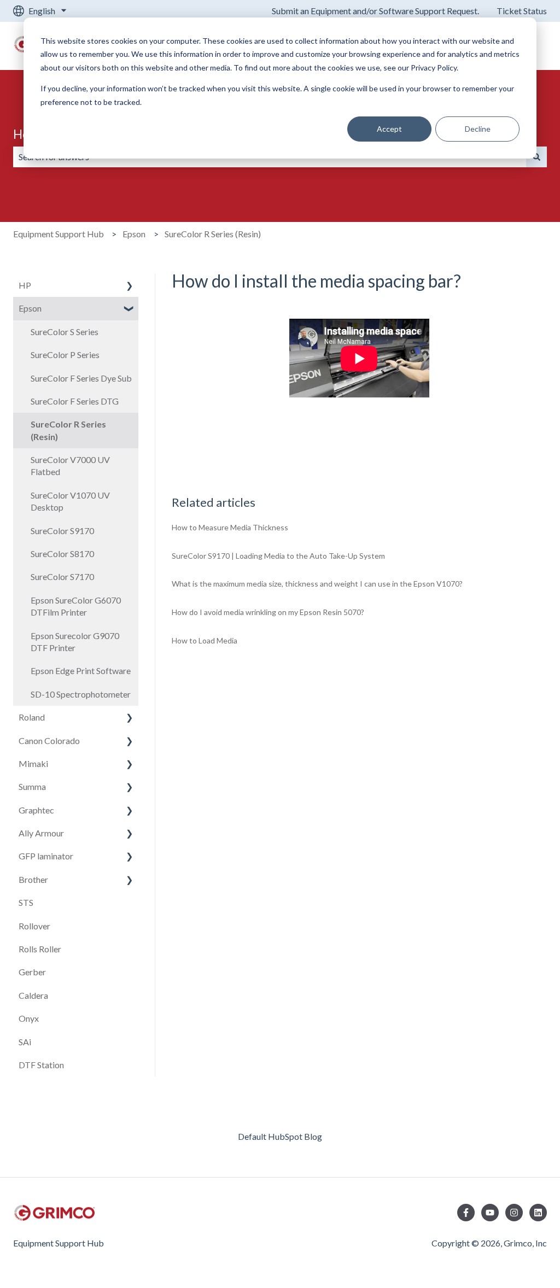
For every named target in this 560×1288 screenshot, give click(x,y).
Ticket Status (522, 10)
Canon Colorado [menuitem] (49, 740)
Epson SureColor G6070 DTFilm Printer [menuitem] (76, 606)
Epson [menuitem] (30, 308)
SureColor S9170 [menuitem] (62, 530)
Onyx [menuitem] (29, 1018)
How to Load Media (204, 640)
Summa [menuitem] (32, 786)
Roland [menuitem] (32, 717)
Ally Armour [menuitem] (41, 833)
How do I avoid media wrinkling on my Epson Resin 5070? (268, 612)
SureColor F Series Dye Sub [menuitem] (81, 378)
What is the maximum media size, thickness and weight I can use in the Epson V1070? (317, 583)
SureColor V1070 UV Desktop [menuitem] (70, 501)
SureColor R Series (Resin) (213, 234)
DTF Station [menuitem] (41, 1064)
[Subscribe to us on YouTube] (490, 1212)
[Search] (536, 157)
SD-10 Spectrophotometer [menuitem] (81, 694)
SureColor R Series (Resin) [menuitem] (68, 430)
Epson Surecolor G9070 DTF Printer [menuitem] (75, 641)
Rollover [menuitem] (34, 926)
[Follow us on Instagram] (514, 1212)
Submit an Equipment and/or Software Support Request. (375, 10)
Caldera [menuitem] (33, 995)
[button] (129, 286)
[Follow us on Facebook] (466, 1212)
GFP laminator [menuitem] (46, 856)
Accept (389, 128)
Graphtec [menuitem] (36, 810)
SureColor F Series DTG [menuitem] (75, 401)
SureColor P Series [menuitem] (65, 354)
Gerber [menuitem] (32, 972)
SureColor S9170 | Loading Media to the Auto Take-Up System (278, 555)
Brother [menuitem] (33, 879)
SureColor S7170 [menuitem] (62, 576)
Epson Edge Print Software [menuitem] (81, 670)
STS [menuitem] (26, 902)
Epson (133, 234)
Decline (478, 128)
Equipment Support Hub (58, 234)
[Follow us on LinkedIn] (538, 1212)
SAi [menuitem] (25, 1042)
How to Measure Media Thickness (230, 527)
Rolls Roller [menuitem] (40, 949)
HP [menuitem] (25, 285)
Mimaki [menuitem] (33, 763)
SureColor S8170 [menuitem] (62, 553)
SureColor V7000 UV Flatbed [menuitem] (70, 465)
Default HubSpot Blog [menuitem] (280, 1136)
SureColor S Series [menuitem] (64, 331)
